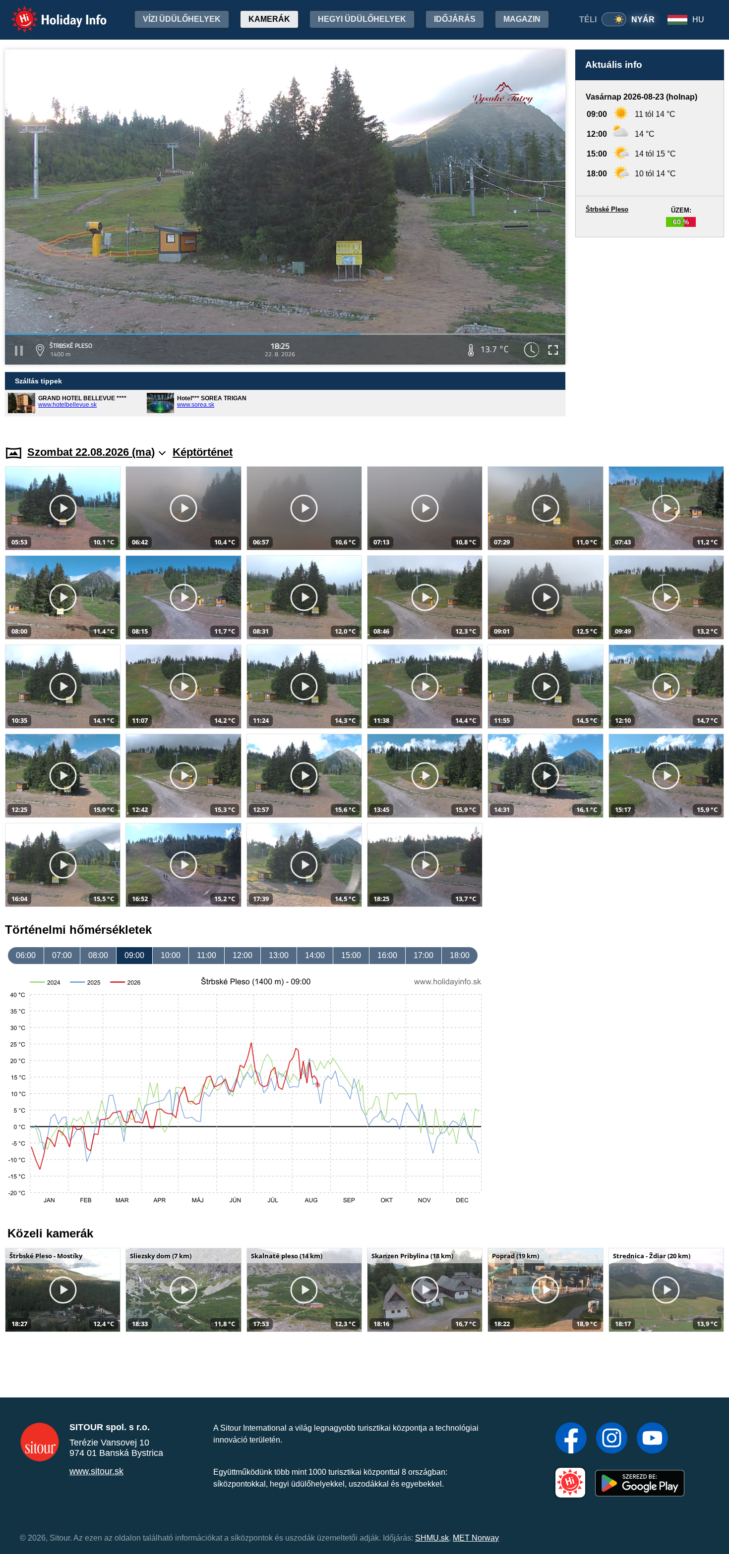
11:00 (206, 955)
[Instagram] (611, 1439)
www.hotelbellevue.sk (67, 404)
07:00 (62, 955)
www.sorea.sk (195, 404)
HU (698, 19)
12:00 (242, 955)
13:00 (279, 955)
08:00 (98, 955)
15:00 (351, 955)
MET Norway (476, 1538)
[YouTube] (652, 1439)
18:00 (460, 955)
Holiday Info (50, 12)
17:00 (423, 955)
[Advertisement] (649, 332)
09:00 (134, 955)
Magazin (522, 19)
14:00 (315, 955)
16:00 (387, 955)
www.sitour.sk (96, 1471)
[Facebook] (571, 1439)
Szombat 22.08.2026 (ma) (91, 452)
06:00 (26, 955)
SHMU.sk (432, 1538)
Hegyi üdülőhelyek (362, 19)
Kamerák (269, 19)
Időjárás (455, 19)
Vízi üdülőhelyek (182, 19)
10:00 (171, 955)
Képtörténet (203, 452)
